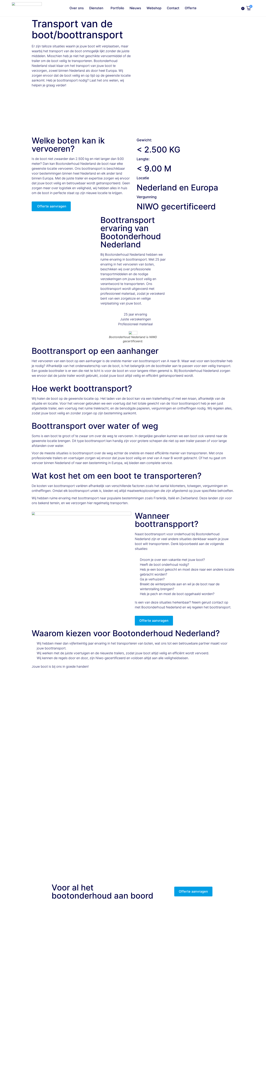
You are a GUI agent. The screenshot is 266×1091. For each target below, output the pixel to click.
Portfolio (117, 8)
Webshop (154, 8)
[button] (5, 109)
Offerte (191, 8)
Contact (173, 8)
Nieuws (135, 8)
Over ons (76, 8)
